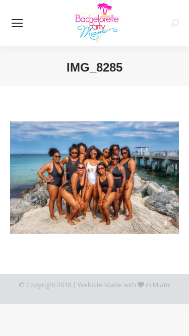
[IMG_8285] (94, 177)
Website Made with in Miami (124, 284)
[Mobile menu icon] (17, 23)
